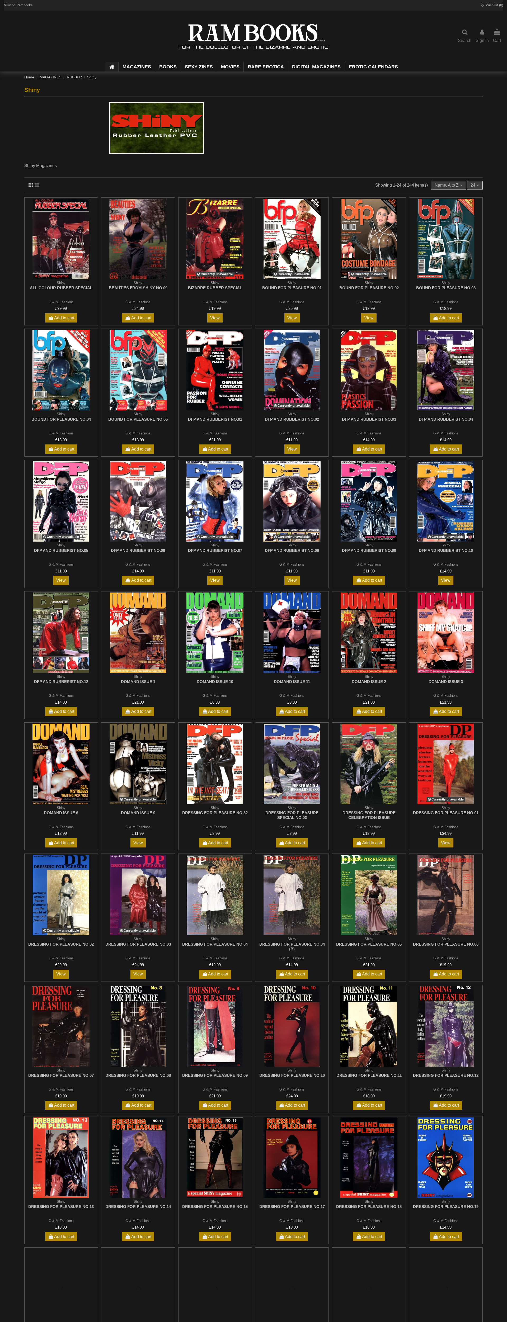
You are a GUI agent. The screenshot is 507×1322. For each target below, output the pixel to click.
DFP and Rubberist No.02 (292, 419)
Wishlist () (494, 5)
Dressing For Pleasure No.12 (445, 1075)
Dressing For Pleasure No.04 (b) (292, 946)
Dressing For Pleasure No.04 (215, 944)
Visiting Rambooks (18, 5)
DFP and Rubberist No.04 (446, 419)
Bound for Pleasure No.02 (369, 288)
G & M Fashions (61, 302)
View (215, 318)
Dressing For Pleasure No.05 (369, 944)
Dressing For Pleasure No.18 (369, 1206)
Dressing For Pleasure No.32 (215, 813)
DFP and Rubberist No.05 (61, 550)
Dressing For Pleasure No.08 (138, 1075)
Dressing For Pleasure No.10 (292, 1075)
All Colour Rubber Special (61, 288)
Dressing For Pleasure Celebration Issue (369, 815)
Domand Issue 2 (369, 681)
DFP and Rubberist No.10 (446, 550)
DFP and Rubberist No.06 (138, 550)
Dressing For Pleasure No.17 (292, 1206)
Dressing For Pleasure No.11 (369, 1075)
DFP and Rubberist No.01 (215, 419)
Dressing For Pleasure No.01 (445, 813)
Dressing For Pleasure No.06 (445, 944)
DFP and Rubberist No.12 (61, 681)
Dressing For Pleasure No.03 (138, 944)
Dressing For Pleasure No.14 (138, 1206)
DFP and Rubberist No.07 (215, 550)
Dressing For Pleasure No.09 (215, 1075)
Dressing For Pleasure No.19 (445, 1206)
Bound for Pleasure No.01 (292, 288)
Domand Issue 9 (138, 813)
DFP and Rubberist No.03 (369, 419)
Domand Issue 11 (292, 681)
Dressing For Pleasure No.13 (61, 1206)
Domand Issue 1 (138, 681)
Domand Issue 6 (61, 813)
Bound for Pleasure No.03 (446, 288)
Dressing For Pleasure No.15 (215, 1206)
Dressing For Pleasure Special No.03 (291, 815)
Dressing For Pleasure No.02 (61, 944)
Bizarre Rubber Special (215, 288)
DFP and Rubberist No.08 (292, 550)
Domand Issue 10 (215, 681)
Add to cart (64, 318)
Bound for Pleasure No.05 (138, 419)
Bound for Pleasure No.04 (61, 419)
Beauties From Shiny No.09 (138, 288)
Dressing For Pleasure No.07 (61, 1075)
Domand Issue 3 (446, 681)
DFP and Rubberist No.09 (369, 550)
